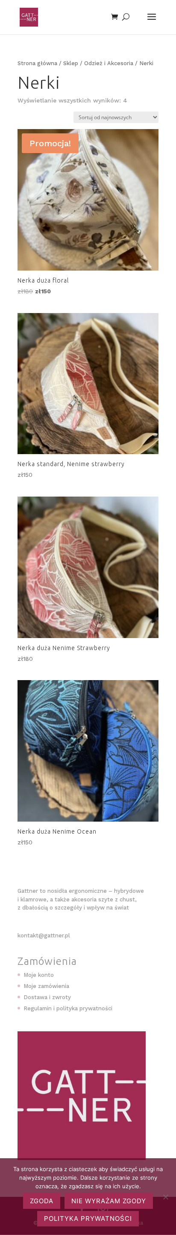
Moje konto (38, 975)
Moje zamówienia (46, 986)
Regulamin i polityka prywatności (67, 1008)
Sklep (70, 63)
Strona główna (37, 63)
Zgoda (41, 1201)
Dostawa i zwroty (47, 997)
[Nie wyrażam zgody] (165, 1197)
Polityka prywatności (88, 1218)
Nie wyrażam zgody (108, 1201)
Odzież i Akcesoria (108, 63)
